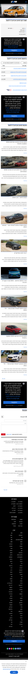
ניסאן (11, 596)
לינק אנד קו (10, 583)
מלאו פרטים (15, 53)
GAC (11, 535)
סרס (21, 607)
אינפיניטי (20, 552)
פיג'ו (11, 615)
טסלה (21, 581)
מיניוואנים (14, 524)
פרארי (21, 618)
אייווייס (11, 550)
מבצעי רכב (20, 510)
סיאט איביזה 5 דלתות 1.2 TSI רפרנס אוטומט (18, 72)
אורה (11, 548)
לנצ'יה (21, 587)
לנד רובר (10, 585)
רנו (21, 626)
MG (11, 539)
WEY (21, 542)
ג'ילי (21, 563)
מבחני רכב (20, 508)
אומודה (10, 546)
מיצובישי (10, 592)
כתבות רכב (20, 506)
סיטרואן (20, 602)
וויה (21, 576)
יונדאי (21, 583)
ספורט (21, 524)
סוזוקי (21, 600)
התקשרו (14, 50)
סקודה (21, 605)
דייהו (11, 570)
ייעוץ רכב (14, 510)
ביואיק (11, 559)
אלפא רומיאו (19, 555)
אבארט (10, 544)
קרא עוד (25, 153)
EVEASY (20, 535)
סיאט (11, 600)
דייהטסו (20, 572)
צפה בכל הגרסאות (23, 83)
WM (11, 542)
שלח (3, 434)
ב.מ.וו (21, 559)
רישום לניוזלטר (12, 512)
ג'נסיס (21, 565)
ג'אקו (11, 561)
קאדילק (10, 620)
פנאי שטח (20, 526)
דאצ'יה (21, 568)
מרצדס (10, 594)
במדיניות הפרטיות (6, 669)
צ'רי (21, 620)
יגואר (11, 581)
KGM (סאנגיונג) (19, 539)
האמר (11, 572)
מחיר (3, 65)
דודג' (11, 568)
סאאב (21, 598)
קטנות (21, 519)
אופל (21, 548)
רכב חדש (14, 508)
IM (21, 537)
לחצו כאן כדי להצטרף (14, 656)
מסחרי (14, 526)
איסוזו (11, 552)
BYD (21, 533)
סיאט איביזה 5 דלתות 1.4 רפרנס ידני (19, 68)
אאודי (21, 544)
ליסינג (14, 506)
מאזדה (20, 589)
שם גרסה (24, 65)
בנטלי (21, 561)
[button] (19, 648)
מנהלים (20, 521)
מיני (21, 592)
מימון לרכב (13, 504)
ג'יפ (11, 563)
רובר (11, 624)
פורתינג (10, 613)
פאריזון (10, 607)
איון (21, 550)
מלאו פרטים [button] (16, 644)
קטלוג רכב (20, 501)
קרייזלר (20, 624)
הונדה (11, 574)
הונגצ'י (21, 574)
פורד (11, 611)
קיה (11, 622)
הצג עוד (3, 378)
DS (11, 533)
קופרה (21, 622)
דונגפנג (20, 570)
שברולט (10, 626)
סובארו (10, 598)
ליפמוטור (20, 585)
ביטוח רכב (13, 501)
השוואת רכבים (19, 504)
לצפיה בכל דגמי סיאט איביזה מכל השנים (17, 86)
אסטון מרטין (20, 557)
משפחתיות (13, 519)
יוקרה (15, 521)
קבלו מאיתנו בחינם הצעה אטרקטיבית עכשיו (11, 46)
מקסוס (21, 594)
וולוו (11, 576)
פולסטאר (10, 609)
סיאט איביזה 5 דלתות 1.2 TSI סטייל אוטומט (18, 75)
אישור (14, 672)
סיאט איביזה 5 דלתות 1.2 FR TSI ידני (19, 79)
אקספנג (10, 557)
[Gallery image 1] (2, 15)
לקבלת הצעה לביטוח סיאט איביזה (20, 90)
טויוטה (11, 579)
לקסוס (11, 587)
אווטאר (21, 546)
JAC (11, 537)
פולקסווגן (20, 611)
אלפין (11, 555)
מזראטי (10, 589)
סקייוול (11, 605)
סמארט (10, 602)
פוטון (21, 609)
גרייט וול (10, 565)
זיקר (21, 579)
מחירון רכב (20, 512)
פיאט (21, 615)
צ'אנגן (11, 618)
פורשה (21, 613)
